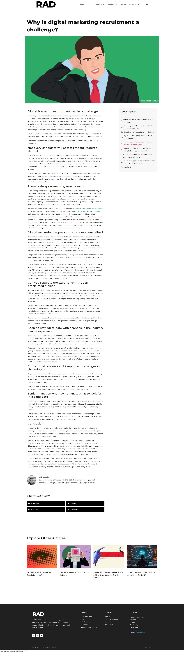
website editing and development (89, 209)
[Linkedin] (41, 635)
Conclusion (127, 167)
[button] (147, 4)
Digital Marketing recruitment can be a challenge (138, 121)
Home (82, 4)
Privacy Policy (148, 647)
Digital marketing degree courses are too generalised (138, 137)
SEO (98, 211)
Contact (123, 4)
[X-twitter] (37, 635)
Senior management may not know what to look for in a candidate (139, 162)
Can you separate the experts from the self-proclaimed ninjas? (138, 143)
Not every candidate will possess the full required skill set (138, 127)
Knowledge (112, 4)
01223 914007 (134, 4)
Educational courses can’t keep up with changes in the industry (138, 156)
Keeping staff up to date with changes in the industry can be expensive (138, 149)
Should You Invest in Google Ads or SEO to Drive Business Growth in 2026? (108, 575)
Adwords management (62, 176)
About (89, 4)
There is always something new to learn (139, 132)
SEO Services (99, 4)
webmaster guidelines (69, 308)
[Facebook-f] (33, 635)
